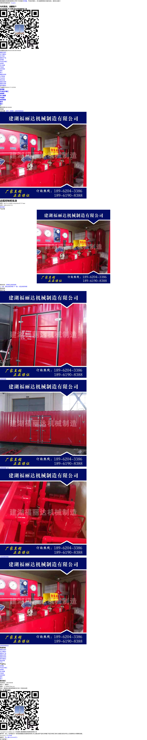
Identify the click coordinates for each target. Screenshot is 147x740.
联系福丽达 (3, 85)
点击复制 (17, 731)
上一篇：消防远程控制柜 (6, 286)
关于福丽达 (3, 54)
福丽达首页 (3, 52)
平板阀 (2, 67)
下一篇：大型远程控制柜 (20, 286)
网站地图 (2, 660)
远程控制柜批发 (19, 111)
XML (1, 662)
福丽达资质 (3, 83)
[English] (13, 3)
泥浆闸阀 (2, 69)
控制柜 (2, 63)
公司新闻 (2, 76)
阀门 (1, 72)
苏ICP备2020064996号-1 (11, 737)
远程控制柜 (13, 284)
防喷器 (25, 1)
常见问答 (2, 80)
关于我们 (2, 56)
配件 (1, 70)
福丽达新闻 (3, 74)
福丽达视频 (3, 81)
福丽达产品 (3, 58)
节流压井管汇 (3, 61)
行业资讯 (2, 78)
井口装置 (2, 65)
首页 (7, 111)
